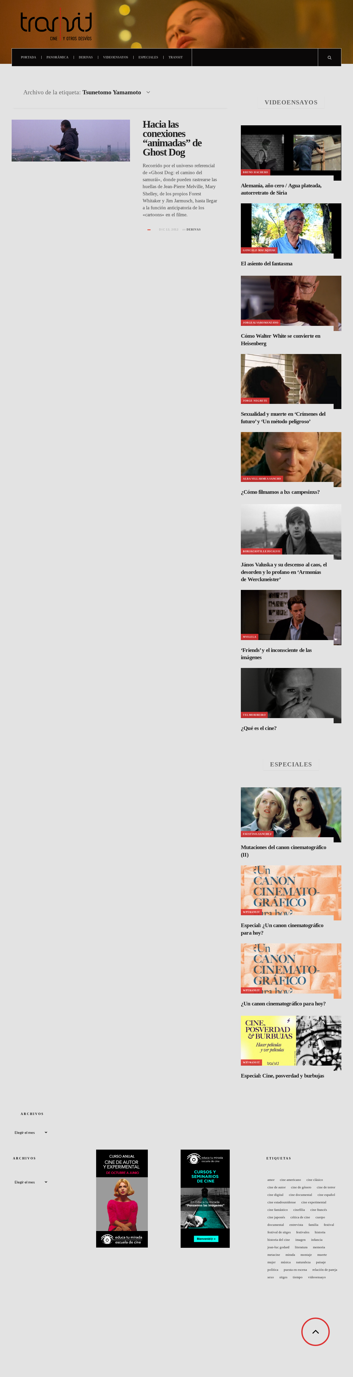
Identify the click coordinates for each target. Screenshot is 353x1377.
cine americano (290, 1180)
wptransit (251, 912)
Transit (175, 57)
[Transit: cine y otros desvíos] (56, 24)
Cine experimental (313, 1202)
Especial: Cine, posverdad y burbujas (282, 1075)
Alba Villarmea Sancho (262, 478)
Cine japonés (276, 1217)
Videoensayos (115, 57)
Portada (28, 57)
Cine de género (301, 1187)
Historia (320, 1232)
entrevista (296, 1225)
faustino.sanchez (257, 834)
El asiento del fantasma (266, 263)
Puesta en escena (295, 1270)
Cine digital (275, 1195)
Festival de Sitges (279, 1232)
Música (286, 1262)
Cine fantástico (277, 1210)
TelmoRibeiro (254, 714)
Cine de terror (326, 1187)
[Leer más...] (149, 230)
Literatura (301, 1247)
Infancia (317, 1240)
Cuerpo (320, 1217)
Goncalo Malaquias (259, 250)
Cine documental (300, 1195)
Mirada (290, 1255)
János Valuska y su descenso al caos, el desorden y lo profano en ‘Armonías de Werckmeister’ (284, 571)
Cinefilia (299, 1210)
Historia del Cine (278, 1240)
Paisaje (321, 1262)
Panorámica (57, 57)
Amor (270, 1180)
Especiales (148, 57)
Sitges (283, 1277)
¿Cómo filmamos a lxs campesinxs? (280, 492)
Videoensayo (317, 1277)
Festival (329, 1225)
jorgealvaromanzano (260, 322)
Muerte (322, 1255)
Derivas (86, 57)
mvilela (249, 636)
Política (272, 1270)
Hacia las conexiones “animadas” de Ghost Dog (172, 138)
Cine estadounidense (281, 1202)
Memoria (319, 1247)
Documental (275, 1225)
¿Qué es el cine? (259, 728)
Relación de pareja (324, 1270)
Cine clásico (314, 1180)
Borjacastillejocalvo (261, 551)
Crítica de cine (300, 1217)
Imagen (300, 1240)
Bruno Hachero (255, 172)
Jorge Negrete (255, 400)
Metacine (273, 1255)
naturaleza (303, 1262)
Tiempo (298, 1277)
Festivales (302, 1232)
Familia (313, 1225)
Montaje (306, 1255)
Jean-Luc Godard (278, 1247)
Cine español (326, 1195)
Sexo (270, 1277)
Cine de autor (276, 1187)
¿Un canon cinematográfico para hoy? (283, 1003)
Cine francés (318, 1210)
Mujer (271, 1262)
